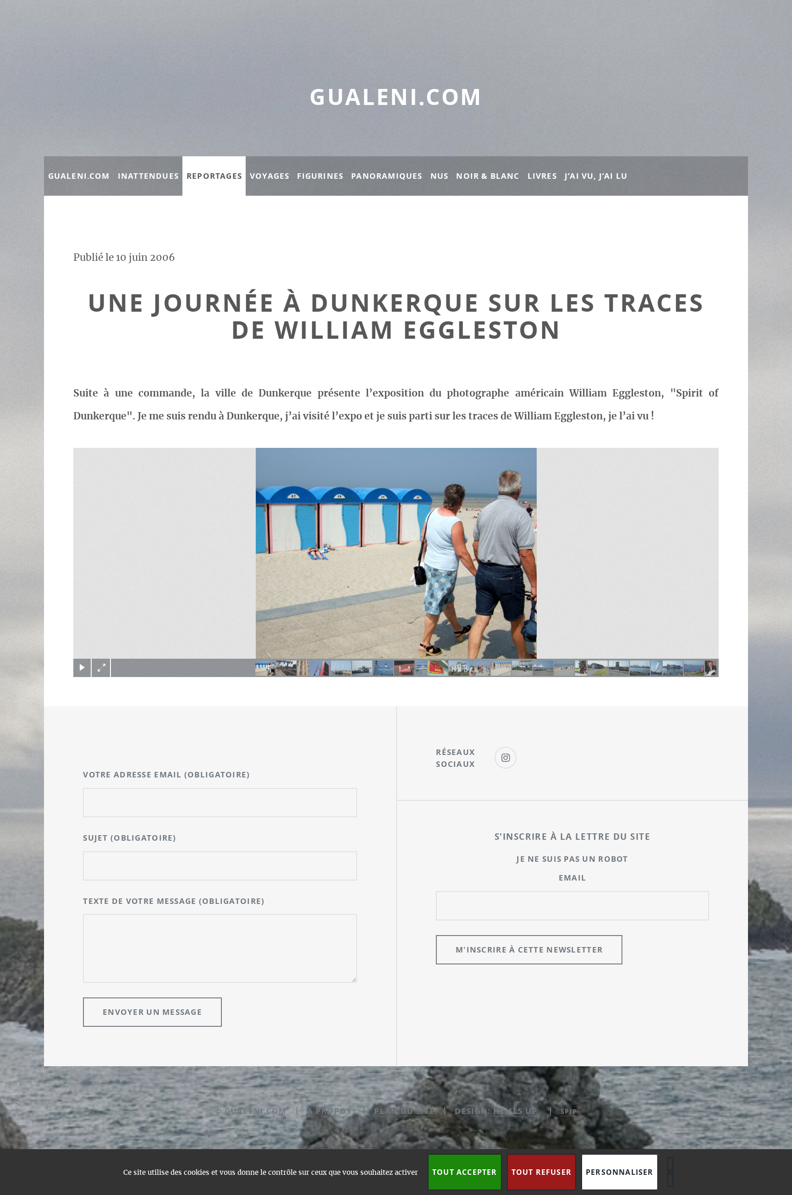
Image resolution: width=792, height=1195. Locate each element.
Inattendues (148, 176)
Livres (542, 176)
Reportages (214, 176)
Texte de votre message (173, 901)
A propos (329, 1111)
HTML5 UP (515, 1111)
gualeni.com (396, 97)
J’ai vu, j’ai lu (596, 176)
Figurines (320, 176)
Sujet (129, 837)
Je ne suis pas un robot (572, 859)
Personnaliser (620, 1172)
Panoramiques (386, 176)
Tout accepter (464, 1172)
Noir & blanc (487, 176)
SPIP (569, 1111)
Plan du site (404, 1111)
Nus (439, 176)
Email (572, 877)
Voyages (269, 176)
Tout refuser (542, 1172)
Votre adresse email (166, 774)
